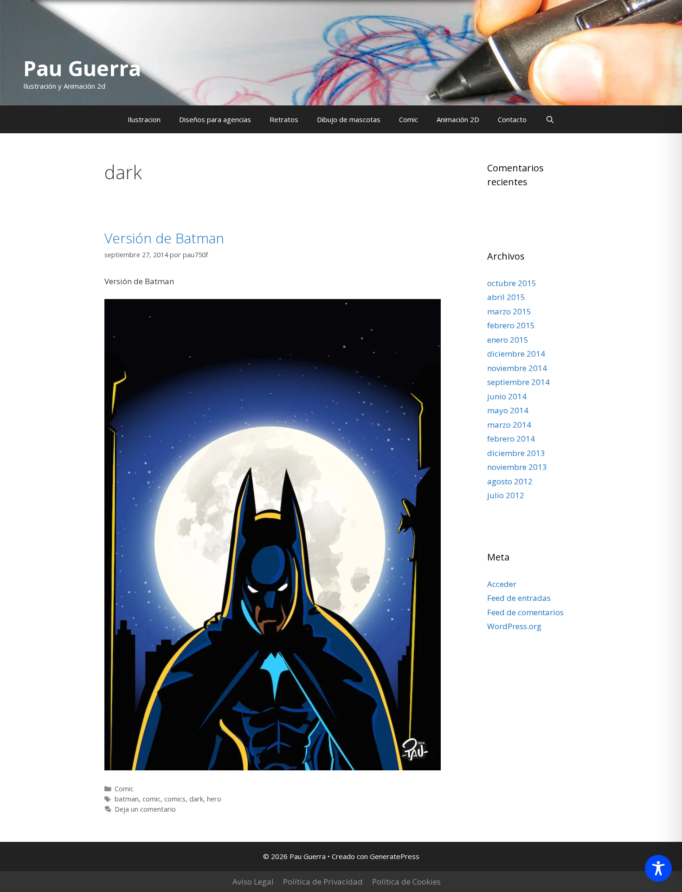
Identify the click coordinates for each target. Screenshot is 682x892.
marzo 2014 (509, 424)
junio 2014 (507, 396)
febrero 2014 (511, 438)
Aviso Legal (253, 881)
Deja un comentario (145, 809)
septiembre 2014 (518, 382)
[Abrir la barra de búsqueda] (549, 119)
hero (214, 798)
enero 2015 (507, 339)
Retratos (284, 119)
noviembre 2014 (517, 368)
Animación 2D (458, 119)
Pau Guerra (82, 68)
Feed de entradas (519, 597)
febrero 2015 (511, 325)
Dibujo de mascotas (348, 119)
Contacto (512, 119)
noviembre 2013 (517, 467)
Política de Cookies (406, 881)
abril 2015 (506, 297)
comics (175, 798)
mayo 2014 (507, 410)
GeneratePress (394, 856)
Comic (408, 119)
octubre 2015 (511, 283)
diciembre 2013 (516, 453)
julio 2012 (505, 495)
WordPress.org (514, 626)
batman (127, 798)
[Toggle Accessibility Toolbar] (658, 868)
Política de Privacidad (323, 881)
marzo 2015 (509, 311)
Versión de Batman (164, 237)
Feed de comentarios (525, 612)
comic (151, 798)
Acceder (501, 584)
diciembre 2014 (516, 353)
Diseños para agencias (215, 119)
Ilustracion (144, 119)
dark (196, 798)
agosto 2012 (510, 481)
